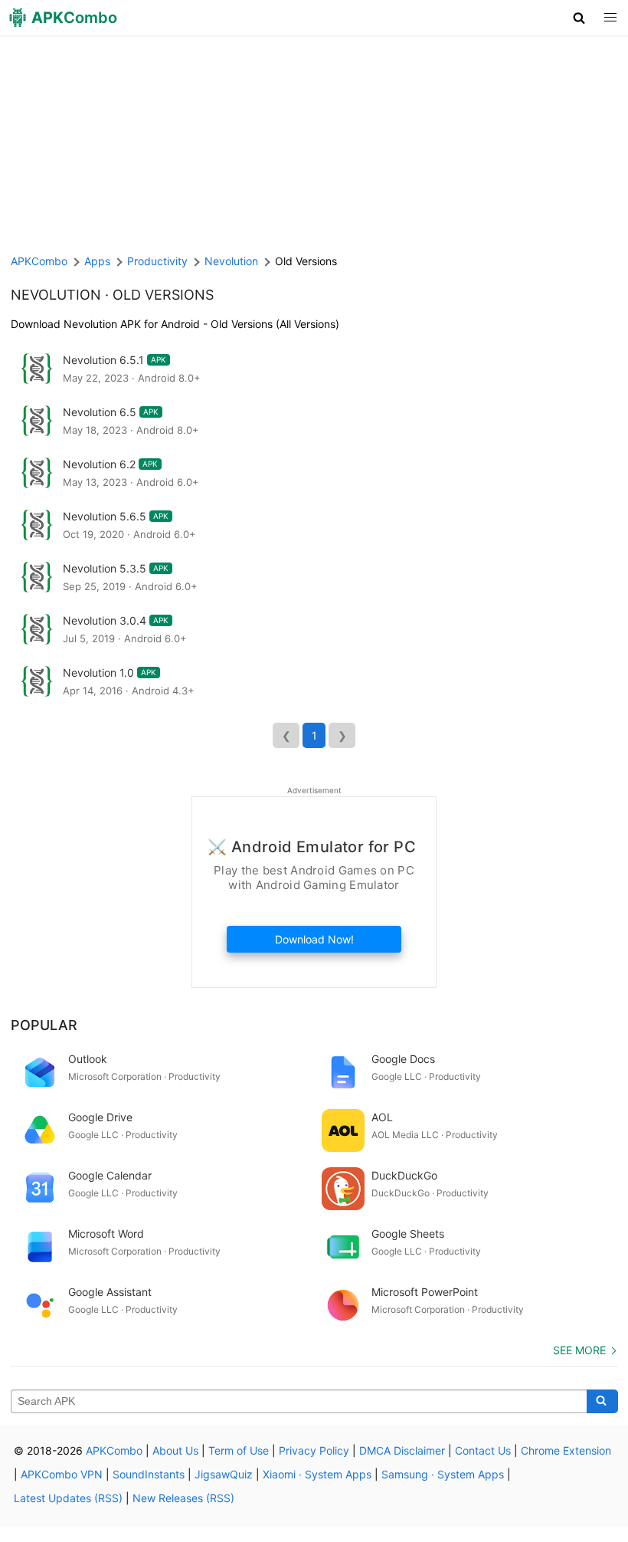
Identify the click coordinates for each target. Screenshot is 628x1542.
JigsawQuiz (224, 1474)
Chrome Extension (566, 1450)
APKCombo (39, 260)
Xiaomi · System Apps (317, 1474)
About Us (175, 1450)
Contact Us (483, 1450)
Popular (44, 1025)
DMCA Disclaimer (402, 1450)
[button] (579, 17)
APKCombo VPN (62, 1474)
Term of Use (238, 1450)
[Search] (602, 1401)
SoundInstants (149, 1474)
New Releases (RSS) (183, 1497)
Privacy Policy (314, 1450)
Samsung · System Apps (442, 1474)
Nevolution (56, 295)
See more (579, 1350)
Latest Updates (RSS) (68, 1497)
